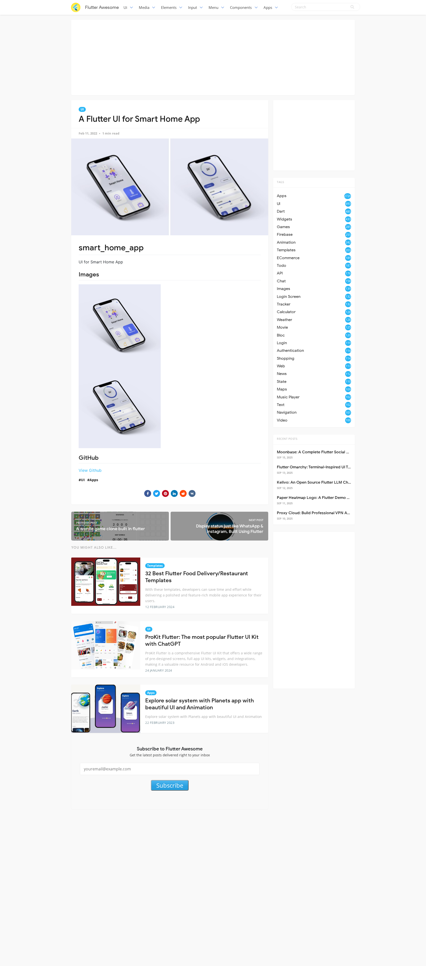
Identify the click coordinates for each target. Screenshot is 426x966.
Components (241, 7)
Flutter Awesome (102, 7)
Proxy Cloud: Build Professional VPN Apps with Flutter (326, 512)
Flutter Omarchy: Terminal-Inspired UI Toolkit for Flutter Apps (332, 467)
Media (144, 7)
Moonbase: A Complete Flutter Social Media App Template (330, 452)
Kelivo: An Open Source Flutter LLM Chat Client (320, 482)
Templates (155, 565)
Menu (213, 7)
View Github (90, 470)
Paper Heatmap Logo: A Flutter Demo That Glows (322, 497)
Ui (125, 7)
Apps (268, 7)
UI (82, 109)
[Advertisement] (213, 56)
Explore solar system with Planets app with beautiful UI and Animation (199, 704)
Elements (169, 7)
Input (192, 7)
